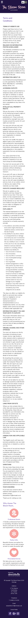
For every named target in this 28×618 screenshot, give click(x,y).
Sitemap (14, 582)
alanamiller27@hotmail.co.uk (14, 606)
